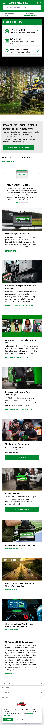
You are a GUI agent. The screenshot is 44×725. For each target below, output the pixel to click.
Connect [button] (5, 692)
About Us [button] (5, 688)
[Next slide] (39, 173)
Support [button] (5, 697)
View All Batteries (8, 161)
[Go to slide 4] (24, 202)
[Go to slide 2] (19, 202)
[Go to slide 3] (22, 202)
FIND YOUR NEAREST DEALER (18, 147)
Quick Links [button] (6, 683)
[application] (22, 714)
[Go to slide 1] (17, 202)
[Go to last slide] (4, 173)
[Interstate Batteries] (19, 3)
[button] (39, 7)
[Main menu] (4, 2)
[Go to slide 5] (27, 202)
